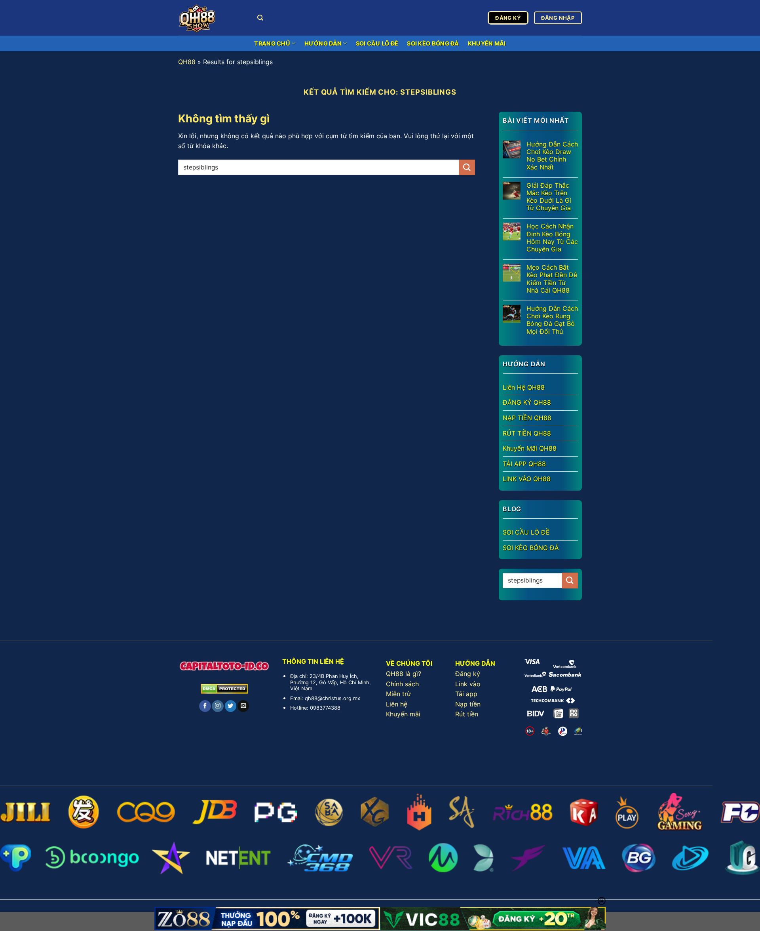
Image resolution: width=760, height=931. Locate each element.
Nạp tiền (468, 704)
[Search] (260, 17)
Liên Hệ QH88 (524, 387)
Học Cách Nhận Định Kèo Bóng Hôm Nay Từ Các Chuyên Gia (552, 238)
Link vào (468, 684)
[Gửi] (467, 167)
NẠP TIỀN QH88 (527, 418)
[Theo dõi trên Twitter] (230, 706)
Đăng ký (467, 674)
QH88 (187, 62)
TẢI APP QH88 (524, 464)
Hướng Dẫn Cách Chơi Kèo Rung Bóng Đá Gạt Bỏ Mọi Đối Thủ (552, 320)
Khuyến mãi (403, 714)
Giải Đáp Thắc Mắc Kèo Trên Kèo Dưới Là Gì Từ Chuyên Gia (549, 197)
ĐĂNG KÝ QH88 (527, 402)
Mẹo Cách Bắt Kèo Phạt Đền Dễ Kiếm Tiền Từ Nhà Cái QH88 (551, 279)
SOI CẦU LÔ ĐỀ (377, 43)
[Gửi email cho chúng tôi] (243, 706)
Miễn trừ (398, 694)
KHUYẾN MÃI (487, 43)
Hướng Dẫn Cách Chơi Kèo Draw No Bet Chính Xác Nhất (552, 156)
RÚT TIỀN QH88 (527, 433)
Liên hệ (396, 704)
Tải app (466, 694)
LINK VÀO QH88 (527, 479)
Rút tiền (466, 714)
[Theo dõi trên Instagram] (217, 706)
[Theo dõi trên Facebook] (205, 706)
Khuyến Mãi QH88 (530, 448)
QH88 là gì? (403, 674)
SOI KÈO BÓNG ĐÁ (433, 43)
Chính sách (402, 684)
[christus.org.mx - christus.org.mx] (211, 18)
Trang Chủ (272, 43)
